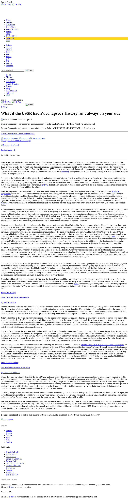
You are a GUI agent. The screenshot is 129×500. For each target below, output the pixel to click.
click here (10, 487)
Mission (9, 22)
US (7, 61)
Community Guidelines (15, 463)
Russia (9, 134)
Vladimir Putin (29, 134)
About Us (10, 472)
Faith (8, 52)
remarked (4, 203)
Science (9, 50)
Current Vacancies (13, 466)
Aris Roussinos (8, 302)
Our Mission (11, 456)
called (113, 236)
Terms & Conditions (14, 459)
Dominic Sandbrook (8, 150)
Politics (9, 45)
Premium (9, 66)
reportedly (65, 171)
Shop (8, 34)
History (4, 134)
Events (8, 31)
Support (9, 470)
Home (8, 20)
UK (7, 59)
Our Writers (10, 27)
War (7, 54)
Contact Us (10, 468)
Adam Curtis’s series (102, 345)
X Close (4, 107)
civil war (44, 185)
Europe (9, 63)
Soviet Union (17, 134)
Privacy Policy (12, 461)
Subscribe (10, 38)
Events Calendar (12, 452)
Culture (9, 47)
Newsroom (10, 25)
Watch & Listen (12, 29)
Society (9, 57)
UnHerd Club (11, 36)
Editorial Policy (12, 475)
